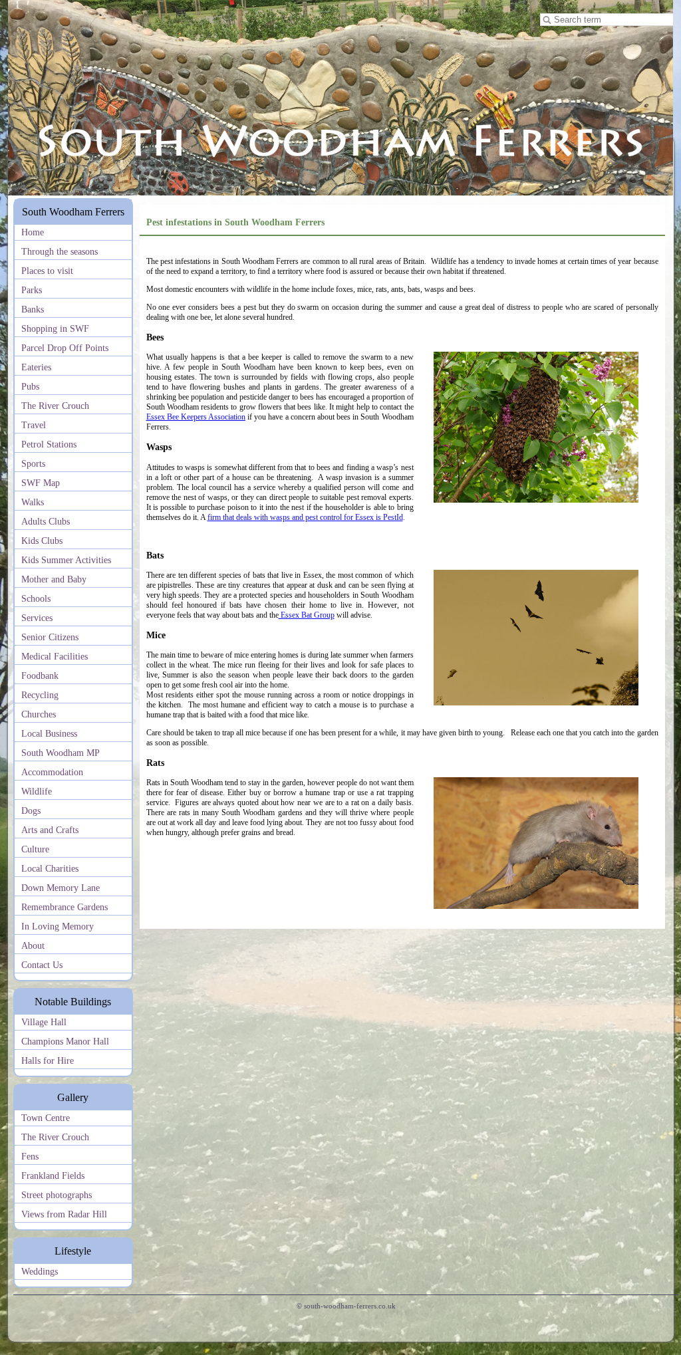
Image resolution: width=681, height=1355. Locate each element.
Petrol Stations (48, 444)
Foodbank (40, 676)
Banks (32, 309)
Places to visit (47, 271)
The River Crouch (55, 406)
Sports (33, 464)
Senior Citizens (49, 637)
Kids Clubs (42, 541)
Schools (36, 599)
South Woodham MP (60, 753)
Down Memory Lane (60, 888)
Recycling (40, 695)
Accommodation (52, 772)
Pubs (30, 387)
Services (37, 618)
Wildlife (36, 792)
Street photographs (56, 1195)
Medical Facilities (54, 657)
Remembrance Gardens (64, 907)
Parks (31, 290)
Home (32, 232)
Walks (32, 502)
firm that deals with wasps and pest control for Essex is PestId (305, 517)
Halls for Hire (47, 1061)
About (33, 946)
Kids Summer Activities (66, 560)
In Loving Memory (57, 926)
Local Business (49, 734)
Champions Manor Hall (65, 1042)
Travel (33, 425)
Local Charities (49, 869)
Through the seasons (59, 252)
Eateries (36, 367)
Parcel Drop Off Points (64, 348)
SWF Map (40, 483)
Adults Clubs (45, 522)
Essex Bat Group (307, 615)
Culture (35, 849)
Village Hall (44, 1022)
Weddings (39, 1272)
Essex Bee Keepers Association (195, 417)
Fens (30, 1157)
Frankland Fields (52, 1176)
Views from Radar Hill (64, 1214)
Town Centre (45, 1118)
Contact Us (42, 965)
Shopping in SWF (55, 329)
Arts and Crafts (49, 830)
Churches (38, 714)
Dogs (31, 811)
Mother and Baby (53, 579)
